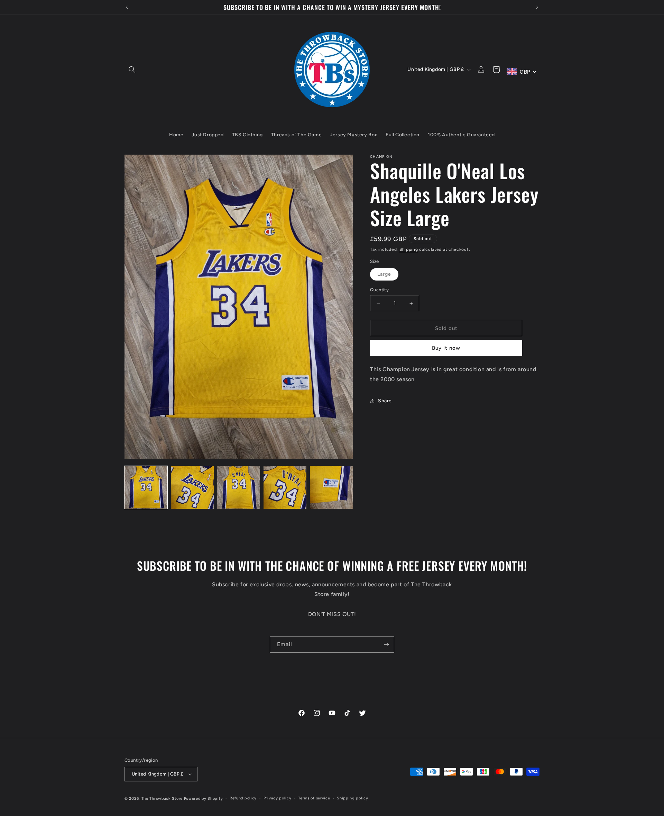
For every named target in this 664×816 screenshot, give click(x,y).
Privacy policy (278, 798)
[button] (132, 69)
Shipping (408, 249)
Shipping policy (352, 798)
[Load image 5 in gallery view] (331, 487)
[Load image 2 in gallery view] (192, 487)
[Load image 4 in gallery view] (285, 487)
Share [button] (385, 401)
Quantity (379, 289)
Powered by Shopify (203, 798)
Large (387, 276)
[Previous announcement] (127, 7)
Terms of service (314, 798)
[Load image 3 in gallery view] (238, 487)
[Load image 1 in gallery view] (145, 487)
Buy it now (446, 348)
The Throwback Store (162, 798)
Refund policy (243, 798)
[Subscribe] (386, 644)
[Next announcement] (537, 7)
